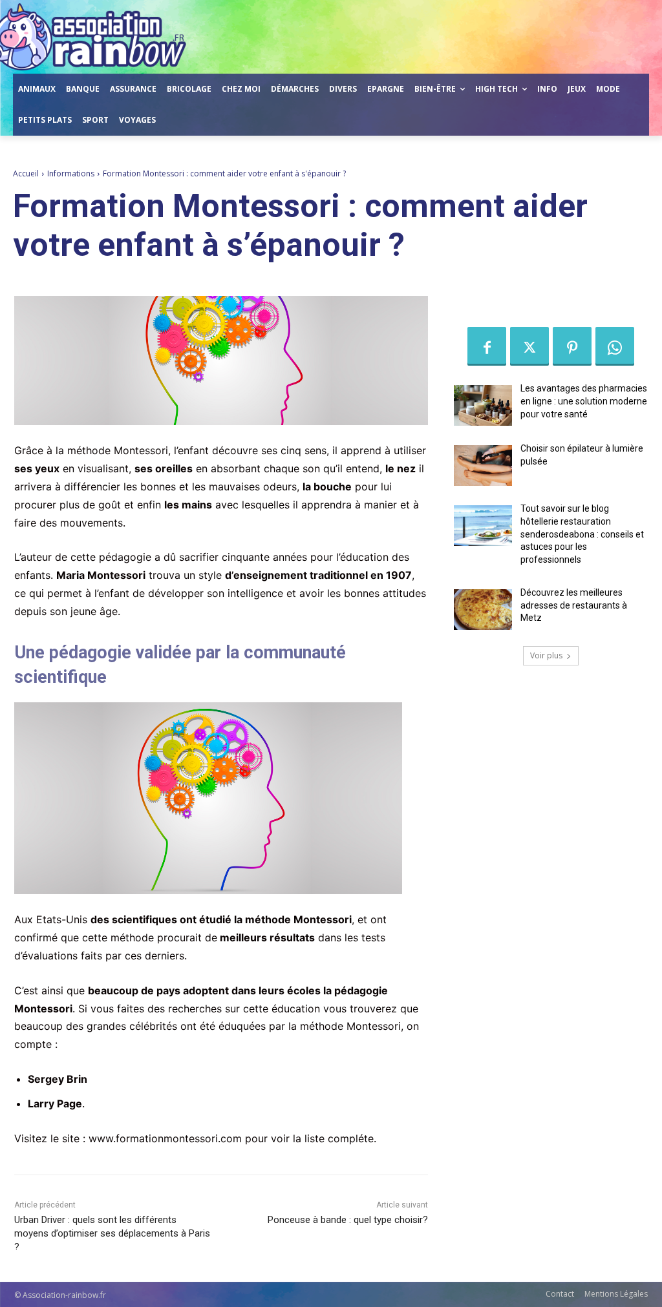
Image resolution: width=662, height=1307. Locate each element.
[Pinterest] (572, 346)
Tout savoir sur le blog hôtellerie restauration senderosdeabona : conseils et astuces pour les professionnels (582, 533)
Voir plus (546, 655)
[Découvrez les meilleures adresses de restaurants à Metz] (483, 609)
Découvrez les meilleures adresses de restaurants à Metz (573, 605)
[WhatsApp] (614, 346)
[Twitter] (529, 346)
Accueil (26, 173)
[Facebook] (486, 346)
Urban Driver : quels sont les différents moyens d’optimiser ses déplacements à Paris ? (112, 1233)
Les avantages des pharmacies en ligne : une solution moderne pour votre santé (583, 401)
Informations (70, 173)
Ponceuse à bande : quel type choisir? (348, 1220)
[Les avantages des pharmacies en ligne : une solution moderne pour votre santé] (483, 405)
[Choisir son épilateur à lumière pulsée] (483, 465)
